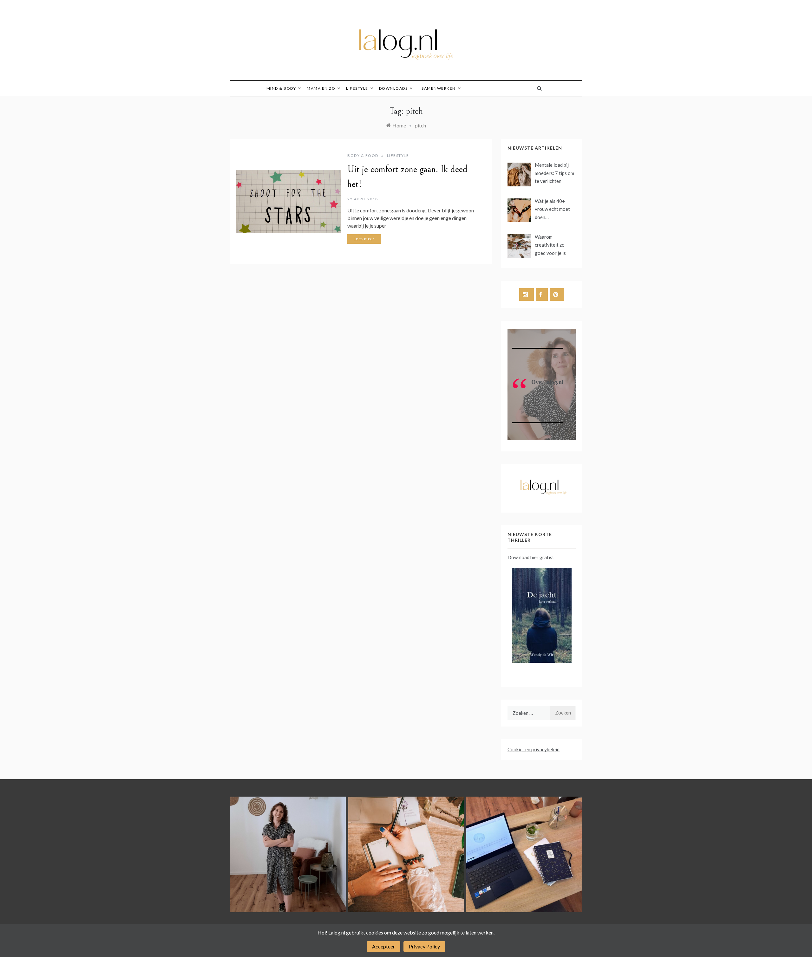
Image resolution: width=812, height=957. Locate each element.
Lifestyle (357, 88)
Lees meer (364, 238)
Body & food (362, 155)
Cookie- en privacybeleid (534, 749)
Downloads (393, 88)
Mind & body (281, 88)
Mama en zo (321, 88)
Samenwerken (439, 88)
